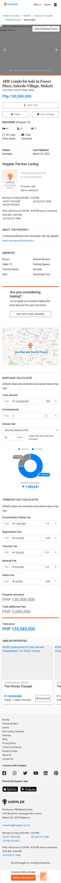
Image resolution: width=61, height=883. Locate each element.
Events (5, 727)
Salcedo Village (43, 16)
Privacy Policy (9, 743)
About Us (6, 755)
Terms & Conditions (12, 747)
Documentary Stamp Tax (16, 517)
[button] (4, 50)
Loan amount (10, 395)
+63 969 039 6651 (11, 841)
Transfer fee (9, 546)
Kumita (5, 719)
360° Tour (32, 105)
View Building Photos (46, 28)
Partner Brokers (10, 723)
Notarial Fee (9, 560)
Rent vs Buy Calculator (13, 731)
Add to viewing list (23, 877)
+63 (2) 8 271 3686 (39, 837)
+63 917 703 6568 (11, 837)
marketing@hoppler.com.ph (16, 825)
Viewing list (44, 698)
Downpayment (10, 409)
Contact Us (7, 759)
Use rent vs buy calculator (30, 313)
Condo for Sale (11, 16)
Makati (27, 16)
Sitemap (6, 735)
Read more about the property (18, 240)
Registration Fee (11, 531)
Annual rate (8, 423)
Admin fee (8, 575)
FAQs (5, 739)
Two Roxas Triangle (18, 686)
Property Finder (10, 751)
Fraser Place (13, 20)
